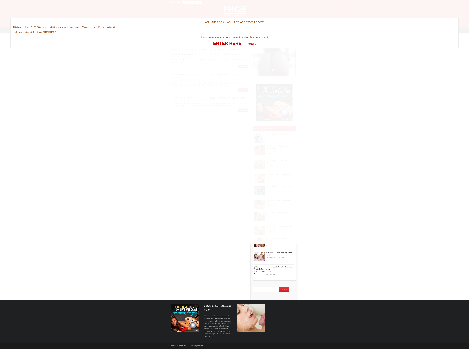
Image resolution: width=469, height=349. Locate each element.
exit (252, 43)
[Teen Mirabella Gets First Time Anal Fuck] (259, 270)
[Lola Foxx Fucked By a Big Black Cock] (259, 256)
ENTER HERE (227, 43)
